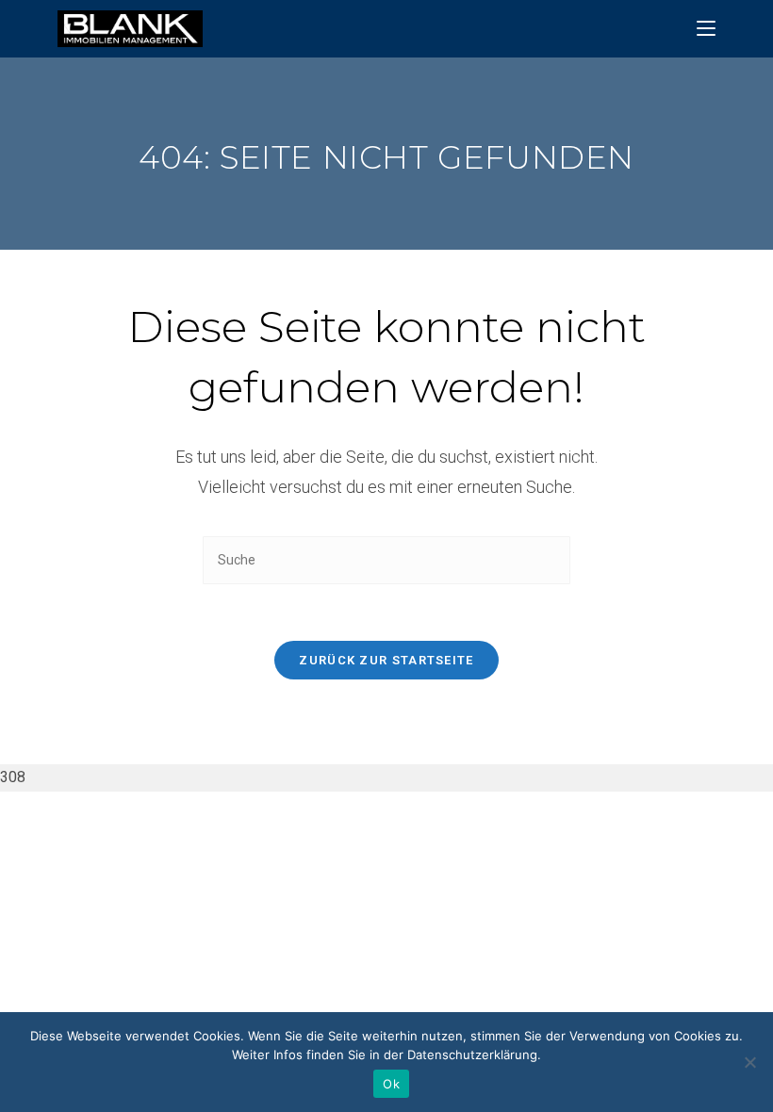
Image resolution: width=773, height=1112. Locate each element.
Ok (391, 1083)
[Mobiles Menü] (706, 28)
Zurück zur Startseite (386, 660)
